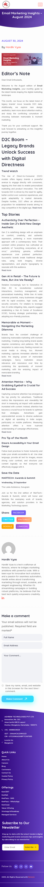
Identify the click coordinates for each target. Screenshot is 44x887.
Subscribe (29, 847)
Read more (6, 270)
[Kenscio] (6, 4)
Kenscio (31, 877)
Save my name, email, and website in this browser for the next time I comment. (23, 688)
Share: (6, 512)
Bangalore (8, 743)
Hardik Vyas (13, 47)
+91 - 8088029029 (12, 730)
